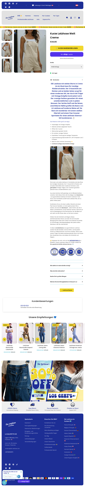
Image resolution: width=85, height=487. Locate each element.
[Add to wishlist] (15, 324)
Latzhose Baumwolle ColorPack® (9, 347)
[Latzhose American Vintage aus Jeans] (75, 333)
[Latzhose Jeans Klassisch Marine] (59, 333)
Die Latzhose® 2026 (10, 480)
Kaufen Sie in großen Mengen (58, 276)
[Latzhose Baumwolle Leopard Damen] (26, 333)
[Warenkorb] (79, 17)
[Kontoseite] (71, 17)
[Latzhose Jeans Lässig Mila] (42, 333)
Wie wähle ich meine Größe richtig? (60, 265)
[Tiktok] (17, 3)
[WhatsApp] (9, 7)
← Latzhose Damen (66, 290)
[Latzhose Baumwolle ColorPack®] (9, 333)
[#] (42, 381)
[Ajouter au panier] (4, 339)
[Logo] (10, 18)
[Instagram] (6, 3)
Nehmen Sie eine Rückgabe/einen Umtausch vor (63, 282)
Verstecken (56, 80)
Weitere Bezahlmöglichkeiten (67, 58)
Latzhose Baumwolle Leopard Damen (26, 347)
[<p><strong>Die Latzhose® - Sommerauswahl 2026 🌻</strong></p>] (49, 5)
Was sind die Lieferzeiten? (57, 271)
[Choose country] (77, 5)
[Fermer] (26, 444)
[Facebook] (9, 3)
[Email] (6, 7)
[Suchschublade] (67, 17)
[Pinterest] (13, 3)
